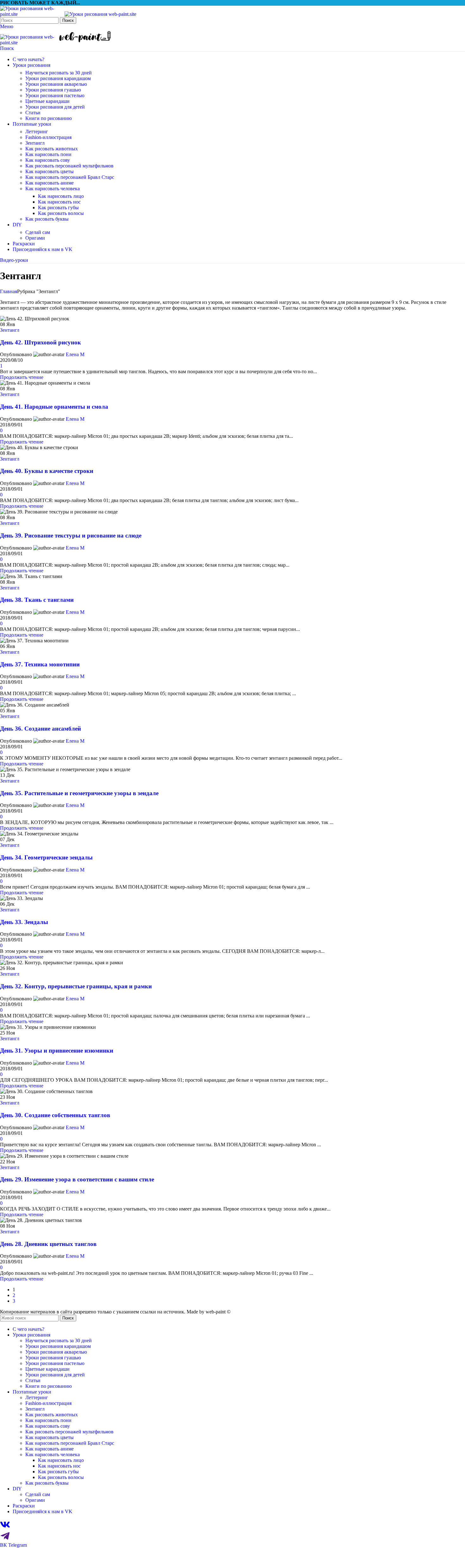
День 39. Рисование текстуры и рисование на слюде (70, 535)
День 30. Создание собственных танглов (55, 1115)
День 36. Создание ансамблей (40, 728)
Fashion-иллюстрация (48, 137)
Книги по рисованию (48, 118)
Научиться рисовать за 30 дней (58, 72)
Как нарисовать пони (48, 154)
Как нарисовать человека (52, 188)
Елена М (75, 354)
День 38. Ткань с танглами (37, 599)
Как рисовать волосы (61, 213)
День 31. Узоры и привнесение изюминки (56, 1050)
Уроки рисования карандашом (58, 78)
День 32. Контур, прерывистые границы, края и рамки (76, 986)
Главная (8, 291)
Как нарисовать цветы (49, 171)
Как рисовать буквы (47, 219)
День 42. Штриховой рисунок (40, 342)
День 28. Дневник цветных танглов (48, 1244)
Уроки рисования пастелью (54, 95)
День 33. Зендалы (24, 922)
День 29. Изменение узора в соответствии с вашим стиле (77, 1179)
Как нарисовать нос (59, 202)
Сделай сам (37, 232)
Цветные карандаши (47, 101)
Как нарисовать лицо (61, 196)
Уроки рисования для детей (55, 107)
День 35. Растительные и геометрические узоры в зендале (79, 793)
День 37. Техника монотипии (40, 664)
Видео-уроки (14, 260)
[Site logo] (32, 14)
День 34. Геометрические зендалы (46, 857)
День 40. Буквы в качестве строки (46, 471)
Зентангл (35, 143)
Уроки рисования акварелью (56, 84)
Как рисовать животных (51, 148)
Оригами (35, 238)
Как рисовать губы (58, 207)
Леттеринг (36, 131)
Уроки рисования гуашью (53, 89)
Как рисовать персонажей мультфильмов (69, 165)
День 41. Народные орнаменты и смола (54, 406)
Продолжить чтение (21, 377)
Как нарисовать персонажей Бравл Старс (69, 177)
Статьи (32, 112)
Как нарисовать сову (47, 160)
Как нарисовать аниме (49, 183)
